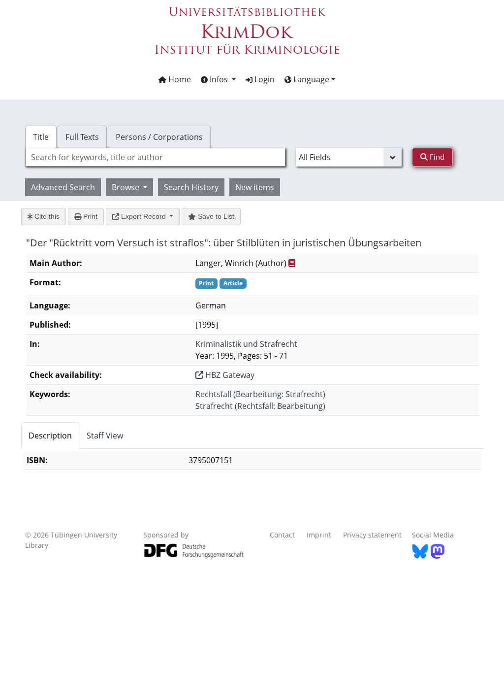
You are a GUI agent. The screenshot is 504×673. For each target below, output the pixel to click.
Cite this (46, 216)
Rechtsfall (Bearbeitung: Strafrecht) (260, 394)
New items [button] (254, 187)
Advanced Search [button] (63, 187)
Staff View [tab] (105, 435)
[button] (218, 79)
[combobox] (155, 157)
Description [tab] (50, 435)
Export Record (143, 216)
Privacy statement (372, 534)
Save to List (215, 216)
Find (436, 157)
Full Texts (82, 137)
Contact (282, 534)
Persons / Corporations (159, 137)
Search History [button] (191, 187)
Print (89, 216)
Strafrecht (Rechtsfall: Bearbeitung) (260, 406)
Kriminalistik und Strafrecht (246, 343)
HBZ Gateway (228, 375)
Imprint (319, 534)
